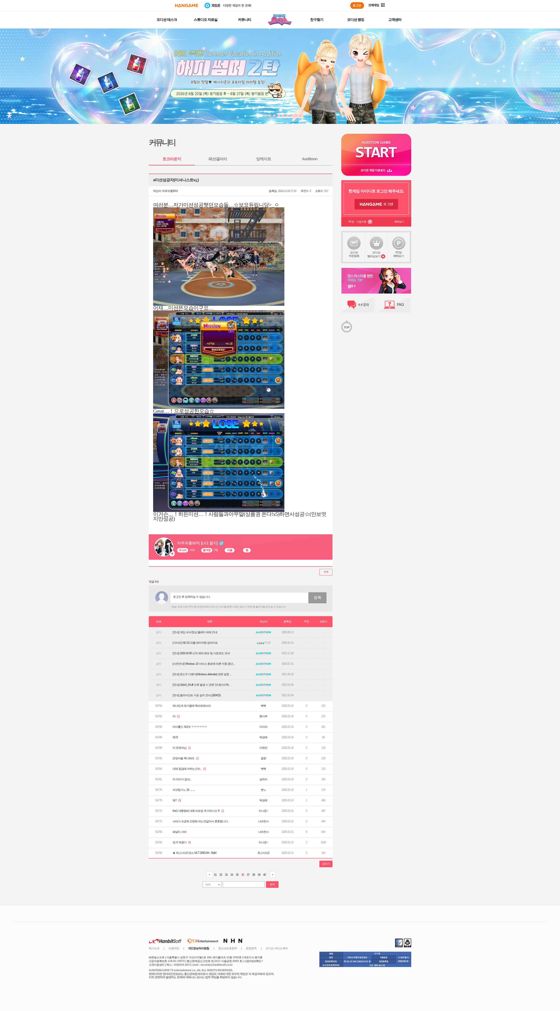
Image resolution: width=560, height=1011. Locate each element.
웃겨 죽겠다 (182, 842)
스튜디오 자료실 (205, 19)
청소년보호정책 (227, 948)
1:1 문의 (358, 304)
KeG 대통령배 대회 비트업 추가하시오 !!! (198, 810)
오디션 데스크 (167, 19)
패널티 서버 (179, 831)
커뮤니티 (244, 19)
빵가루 (263, 716)
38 (253, 874)
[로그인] (357, 5)
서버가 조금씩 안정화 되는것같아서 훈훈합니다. (200, 821)
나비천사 (263, 821)
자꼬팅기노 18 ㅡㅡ (184, 789)
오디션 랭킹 (355, 19)
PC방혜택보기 (398, 254)
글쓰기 (325, 863)
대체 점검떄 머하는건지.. (189, 768)
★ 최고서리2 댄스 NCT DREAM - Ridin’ (195, 853)
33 (226, 874)
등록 (317, 597)
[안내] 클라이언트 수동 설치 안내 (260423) (196, 695)
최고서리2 (263, 853)
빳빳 (263, 705)
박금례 (263, 737)
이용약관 (173, 948)
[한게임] (186, 5)
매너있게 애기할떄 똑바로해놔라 (192, 705)
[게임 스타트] (376, 149)
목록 (326, 571)
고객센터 (394, 19)
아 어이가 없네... (182, 779)
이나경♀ (263, 810)
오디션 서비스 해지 (277, 948)
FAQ (394, 304)
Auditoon (309, 159)
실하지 (263, 779)
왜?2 (175, 737)
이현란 (263, 747)
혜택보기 (399, 221)
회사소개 (154, 948)
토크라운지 (172, 159)
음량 (263, 758)
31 (215, 874)
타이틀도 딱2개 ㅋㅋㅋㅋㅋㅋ (190, 726)
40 (264, 874)
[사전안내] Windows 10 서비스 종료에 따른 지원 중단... (204, 663)
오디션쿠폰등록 (354, 254)
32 (220, 874)
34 (231, 874)
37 (248, 874)
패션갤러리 (217, 159)
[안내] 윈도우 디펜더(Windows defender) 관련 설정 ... (202, 674)
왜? (177, 800)
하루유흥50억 (170, 191)
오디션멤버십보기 (373, 254)
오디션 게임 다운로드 (376, 170)
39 (259, 874)
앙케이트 (263, 159)
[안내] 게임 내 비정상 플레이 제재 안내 (195, 632)
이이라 (263, 726)
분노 (263, 789)
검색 (272, 884)
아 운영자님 (182, 747)
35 (237, 874)
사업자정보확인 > (253, 961)
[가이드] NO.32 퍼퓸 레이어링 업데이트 (195, 642)
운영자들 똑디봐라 (186, 758)
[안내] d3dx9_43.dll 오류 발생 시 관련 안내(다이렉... (202, 684)
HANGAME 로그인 (376, 204)
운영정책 (251, 948)
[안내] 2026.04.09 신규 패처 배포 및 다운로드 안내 (201, 653)
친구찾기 (316, 19)
